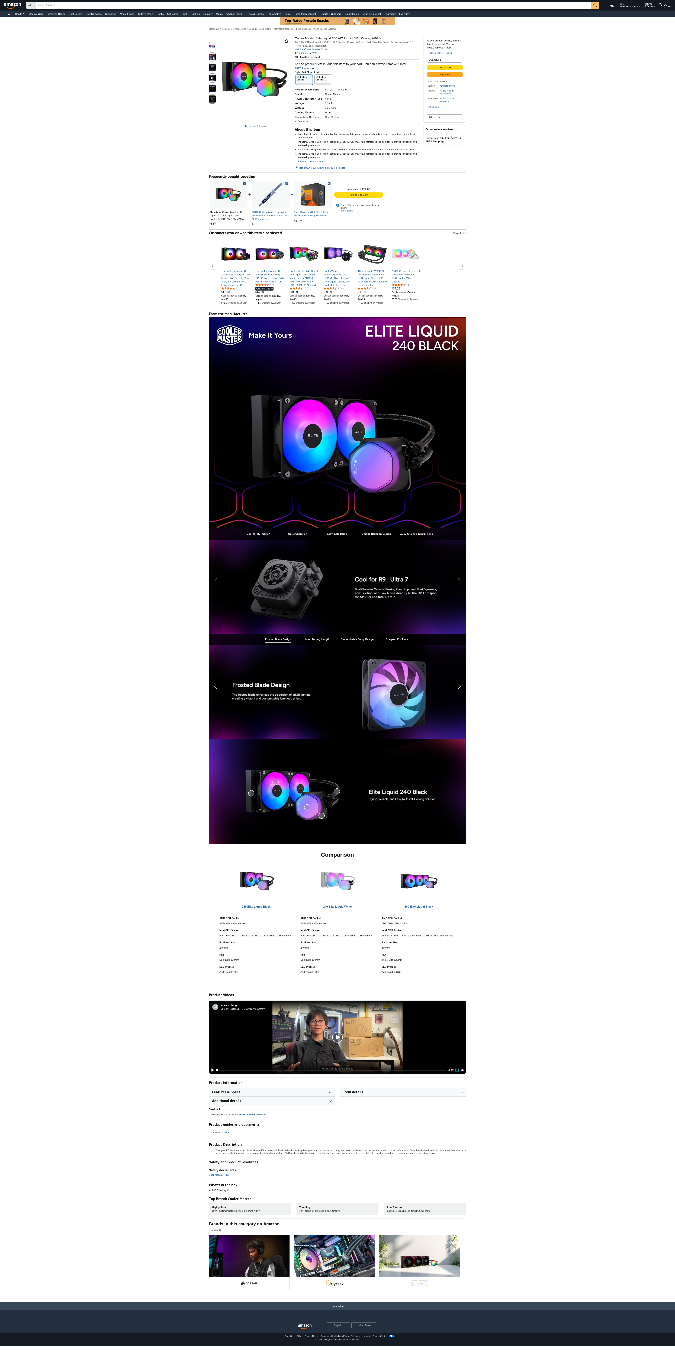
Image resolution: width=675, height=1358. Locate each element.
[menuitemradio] (457, 1070)
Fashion (195, 13)
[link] (270, 194)
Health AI (20, 13)
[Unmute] (463, 1070)
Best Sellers (75, 13)
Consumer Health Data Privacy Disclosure (341, 1336)
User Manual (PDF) (219, 1132)
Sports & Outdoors (331, 13)
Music (219, 13)
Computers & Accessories (234, 29)
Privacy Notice (311, 1336)
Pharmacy (390, 13)
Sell (185, 13)
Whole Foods (127, 13)
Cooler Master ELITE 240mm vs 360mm (243, 1008)
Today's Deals (145, 13)
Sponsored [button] (213, 1230)
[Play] (212, 1070)
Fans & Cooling (303, 29)
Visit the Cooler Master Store (311, 49)
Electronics (214, 29)
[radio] (212, 46)
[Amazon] (13, 5)
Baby (287, 13)
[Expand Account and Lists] (639, 6)
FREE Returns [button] (303, 68)
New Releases (94, 13)
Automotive (275, 13)
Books (160, 13)
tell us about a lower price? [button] (247, 1114)
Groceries (110, 13)
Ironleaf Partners (447, 86)
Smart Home (352, 13)
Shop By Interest (371, 13)
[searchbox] (313, 5)
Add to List (435, 117)
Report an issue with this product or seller (322, 167)
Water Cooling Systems (324, 29)
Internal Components (284, 29)
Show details (347, 211)
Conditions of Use (293, 1336)
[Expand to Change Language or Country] (614, 6)
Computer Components (260, 29)
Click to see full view (254, 126)
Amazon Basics (56, 13)
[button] (8, 14)
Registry (208, 13)
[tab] (258, 533)
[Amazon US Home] (304, 1326)
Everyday (404, 13)
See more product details (311, 161)
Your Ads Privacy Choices (376, 1336)
